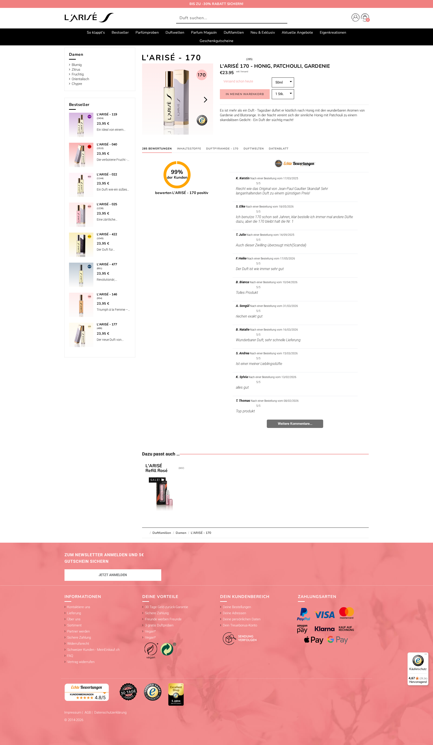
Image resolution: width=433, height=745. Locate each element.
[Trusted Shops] (152, 692)
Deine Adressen (234, 613)
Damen (76, 54)
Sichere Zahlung (79, 637)
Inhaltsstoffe (189, 148)
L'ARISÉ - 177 (107, 324)
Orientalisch (80, 79)
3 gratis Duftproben (159, 625)
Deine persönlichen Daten (241, 619)
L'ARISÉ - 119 (107, 114)
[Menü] (425, 655)
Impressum (73, 712)
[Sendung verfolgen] (238, 636)
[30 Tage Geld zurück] (128, 692)
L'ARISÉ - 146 (107, 294)
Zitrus (76, 70)
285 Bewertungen (157, 148)
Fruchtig (78, 74)
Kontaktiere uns (78, 607)
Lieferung (74, 613)
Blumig (77, 65)
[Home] (89, 18)
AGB (88, 712)
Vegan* (150, 631)
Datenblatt (278, 148)
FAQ (70, 656)
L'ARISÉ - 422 (107, 234)
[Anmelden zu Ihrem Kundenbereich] (354, 18)
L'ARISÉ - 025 (107, 204)
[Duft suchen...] (282, 18)
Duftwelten (254, 148)
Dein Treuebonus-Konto (240, 625)
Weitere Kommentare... (295, 424)
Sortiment (74, 625)
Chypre (77, 84)
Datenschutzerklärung (110, 712)
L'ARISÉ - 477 (107, 264)
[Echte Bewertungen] (86, 692)
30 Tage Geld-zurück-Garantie (166, 607)
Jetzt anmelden (113, 575)
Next (205, 99)
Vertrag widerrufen (80, 662)
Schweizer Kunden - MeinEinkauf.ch (93, 650)
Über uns (74, 619)
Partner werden (78, 631)
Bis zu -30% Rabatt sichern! (216, 4)
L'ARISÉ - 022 (107, 174)
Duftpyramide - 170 (222, 148)
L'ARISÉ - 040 (107, 144)
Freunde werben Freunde (163, 619)
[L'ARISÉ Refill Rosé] (164, 488)
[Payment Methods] (330, 626)
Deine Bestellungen (237, 607)
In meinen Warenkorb (245, 94)
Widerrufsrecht (78, 644)
